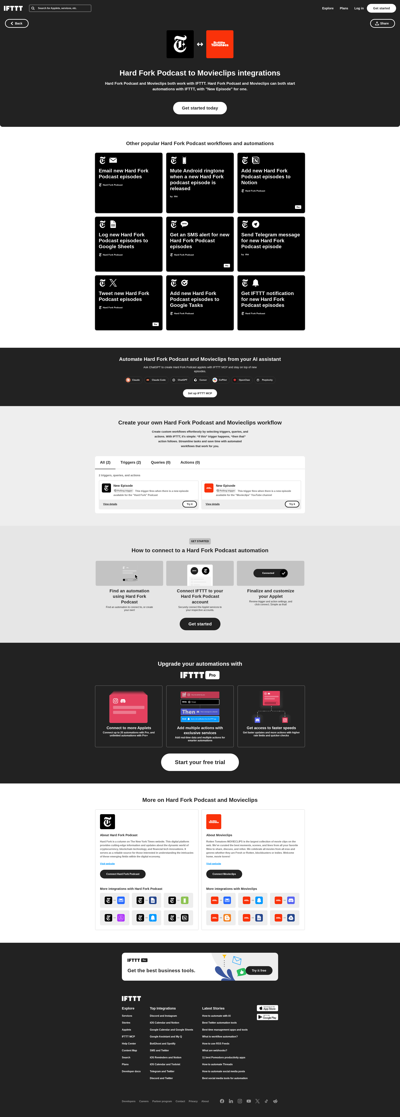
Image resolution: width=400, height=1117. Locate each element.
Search (126, 1057)
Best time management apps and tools (225, 1029)
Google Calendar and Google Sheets (171, 1029)
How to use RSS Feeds (215, 1043)
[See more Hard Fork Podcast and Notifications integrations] (146, 917)
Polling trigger (124, 490)
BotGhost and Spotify (162, 1043)
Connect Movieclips (224, 874)
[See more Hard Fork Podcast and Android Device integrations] (178, 900)
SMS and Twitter (159, 1050)
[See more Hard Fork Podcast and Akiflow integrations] (114, 917)
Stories (126, 1022)
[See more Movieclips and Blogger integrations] (221, 917)
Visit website (107, 863)
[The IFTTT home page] (13, 8)
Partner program (162, 1101)
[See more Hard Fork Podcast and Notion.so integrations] (178, 917)
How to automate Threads (217, 1064)
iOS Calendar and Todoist (165, 1064)
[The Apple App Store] (267, 1008)
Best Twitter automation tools (219, 1022)
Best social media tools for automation (225, 1078)
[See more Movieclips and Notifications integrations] (253, 900)
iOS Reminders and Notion (165, 1057)
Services (127, 1016)
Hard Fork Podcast (153, 73)
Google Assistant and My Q (166, 1036)
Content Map (129, 1050)
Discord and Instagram (163, 1016)
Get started (381, 8)
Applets (126, 1029)
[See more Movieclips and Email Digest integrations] (221, 900)
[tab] (105, 462)
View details (110, 504)
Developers (128, 1101)
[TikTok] (266, 1101)
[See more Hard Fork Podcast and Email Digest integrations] (114, 900)
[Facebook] (222, 1101)
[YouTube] (249, 1101)
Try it (189, 504)
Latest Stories (213, 1008)
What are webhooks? (214, 1050)
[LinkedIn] (231, 1101)
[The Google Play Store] (267, 1017)
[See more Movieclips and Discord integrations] (284, 900)
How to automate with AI (216, 1016)
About (205, 1101)
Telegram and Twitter (162, 1071)
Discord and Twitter (161, 1078)
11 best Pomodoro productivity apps (223, 1057)
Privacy (193, 1101)
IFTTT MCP (128, 1036)
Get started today (200, 108)
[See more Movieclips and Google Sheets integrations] (253, 917)
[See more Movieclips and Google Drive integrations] (284, 917)
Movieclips (216, 73)
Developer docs (131, 1071)
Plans (344, 8)
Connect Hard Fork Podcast (122, 874)
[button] (200, 624)
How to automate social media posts (223, 1071)
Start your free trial (200, 762)
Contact (180, 1101)
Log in (359, 8)
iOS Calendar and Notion (164, 1022)
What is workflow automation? (220, 1036)
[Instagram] (240, 1101)
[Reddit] (275, 1101)
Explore (328, 8)
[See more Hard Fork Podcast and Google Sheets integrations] (146, 900)
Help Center (129, 1043)
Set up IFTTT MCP (200, 393)
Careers (144, 1101)
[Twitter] (257, 1101)
